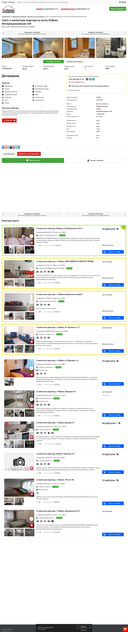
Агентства (25, 2)
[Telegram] (8, 147)
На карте (62, 235)
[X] (11, 147)
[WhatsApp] (16, 147)
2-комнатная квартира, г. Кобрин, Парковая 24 (55, 391)
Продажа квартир (7, 629)
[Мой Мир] (19, 147)
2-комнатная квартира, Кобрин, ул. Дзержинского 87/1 (59, 228)
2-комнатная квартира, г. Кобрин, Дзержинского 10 (58, 511)
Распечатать (10, 154)
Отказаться (84, 630)
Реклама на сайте (63, 2)
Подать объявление (118, 9)
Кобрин (98, 109)
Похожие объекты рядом (74, 61)
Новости (19, 2)
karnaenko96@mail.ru (76, 82)
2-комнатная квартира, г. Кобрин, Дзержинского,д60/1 (59, 294)
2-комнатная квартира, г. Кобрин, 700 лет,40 (55, 480)
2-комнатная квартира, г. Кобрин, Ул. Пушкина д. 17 (58, 327)
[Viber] (13, 147)
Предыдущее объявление (32, 33)
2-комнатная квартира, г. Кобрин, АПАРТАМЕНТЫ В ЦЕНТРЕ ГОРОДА (65, 261)
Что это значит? (42, 629)
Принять (83, 627)
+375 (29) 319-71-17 (76, 79)
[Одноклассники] (5, 147)
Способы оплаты (53, 2)
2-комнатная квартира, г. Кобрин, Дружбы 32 (55, 422)
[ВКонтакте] (3, 147)
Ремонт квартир (34, 2)
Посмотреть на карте (53, 61)
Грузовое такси (43, 2)
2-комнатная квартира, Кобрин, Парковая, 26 (55, 454)
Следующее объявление (95, 33)
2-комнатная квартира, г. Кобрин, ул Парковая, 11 (57, 360)
